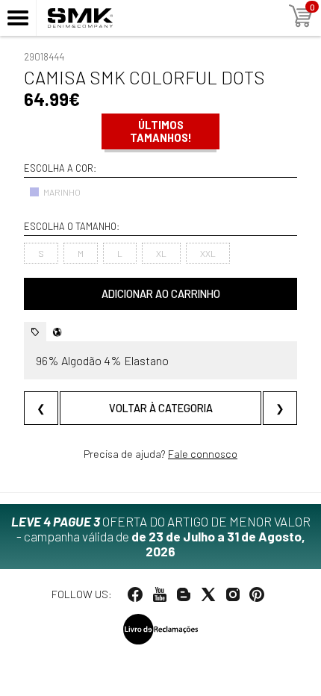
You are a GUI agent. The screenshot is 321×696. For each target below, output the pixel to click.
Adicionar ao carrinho (161, 294)
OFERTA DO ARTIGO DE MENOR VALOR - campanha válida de (161, 536)
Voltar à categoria (161, 408)
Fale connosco (202, 453)
